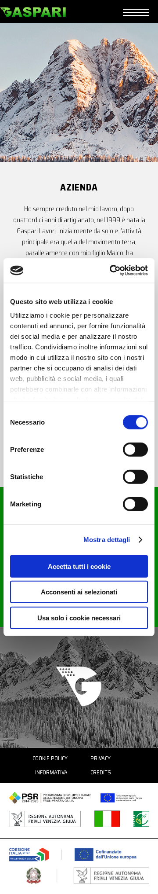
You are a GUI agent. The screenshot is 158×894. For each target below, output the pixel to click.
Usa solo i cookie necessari (79, 617)
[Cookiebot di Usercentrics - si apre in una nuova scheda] (111, 270)
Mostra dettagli (106, 539)
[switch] (135, 449)
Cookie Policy (50, 758)
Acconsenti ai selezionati (79, 592)
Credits (100, 772)
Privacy (100, 758)
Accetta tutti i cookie (79, 566)
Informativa (51, 772)
